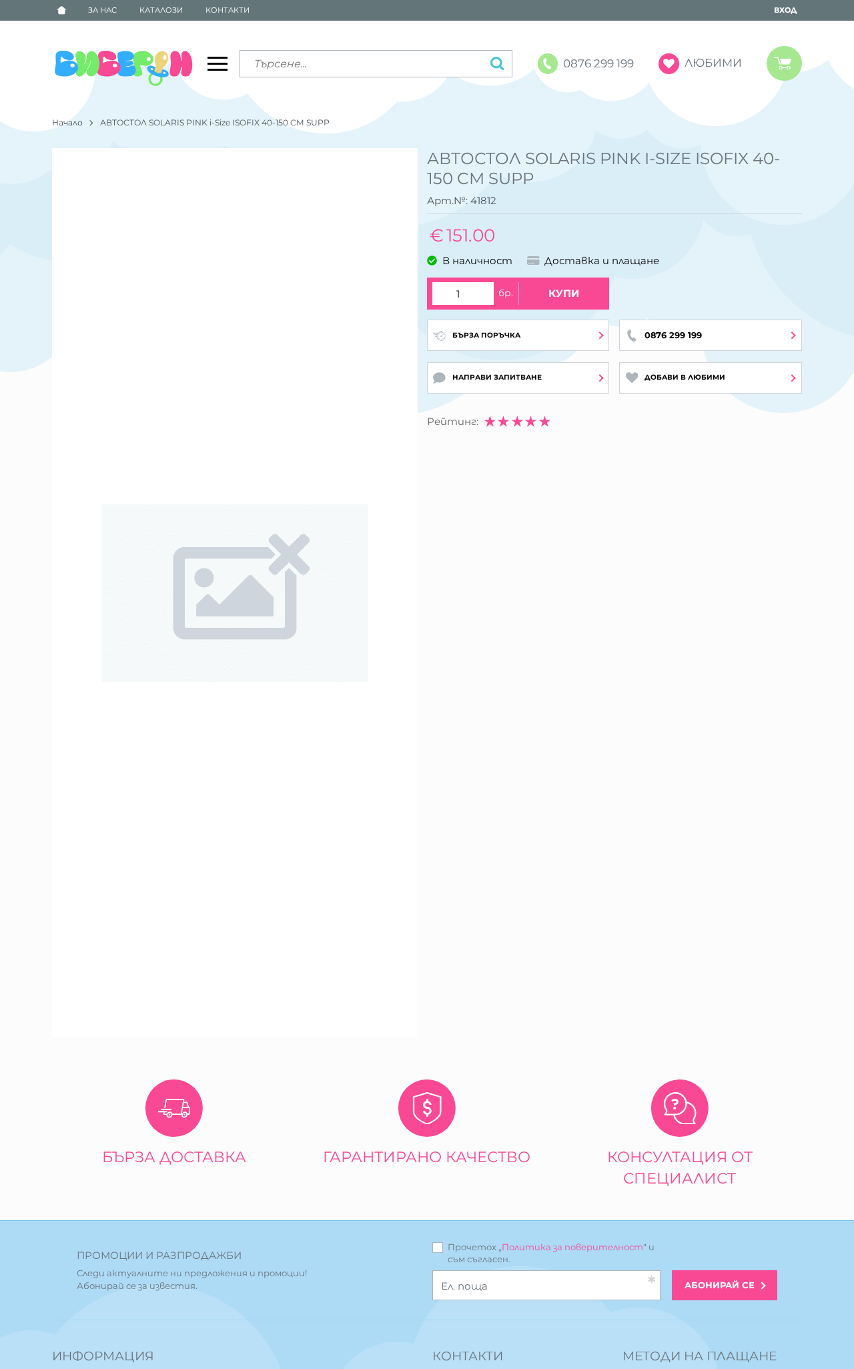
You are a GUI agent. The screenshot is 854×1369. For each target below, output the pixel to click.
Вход (785, 10)
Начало (67, 122)
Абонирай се (720, 1285)
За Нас (102, 10)
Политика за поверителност (572, 1247)
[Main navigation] (217, 63)
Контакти (227, 10)
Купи (563, 293)
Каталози (161, 10)
